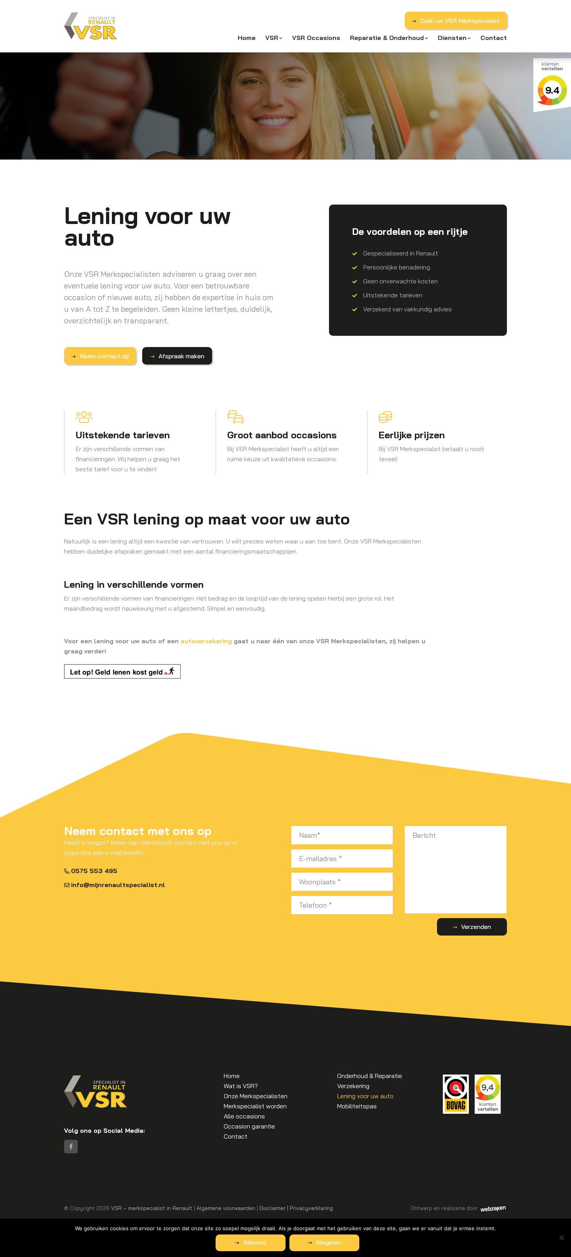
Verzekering (353, 1086)
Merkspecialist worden (255, 1106)
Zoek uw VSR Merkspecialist (460, 20)
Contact (493, 38)
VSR (271, 38)
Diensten (452, 38)
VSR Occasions (316, 38)
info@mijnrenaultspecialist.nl (118, 885)
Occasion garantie (249, 1126)
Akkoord (254, 1242)
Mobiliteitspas (357, 1106)
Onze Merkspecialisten (255, 1096)
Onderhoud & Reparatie (369, 1076)
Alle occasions (244, 1116)
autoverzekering (206, 641)
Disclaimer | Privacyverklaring (296, 1208)
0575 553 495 (94, 871)
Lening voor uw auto (365, 1096)
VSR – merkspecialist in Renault (151, 1208)
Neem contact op (104, 356)
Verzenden (476, 927)
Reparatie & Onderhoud (387, 38)
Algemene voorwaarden (226, 1208)
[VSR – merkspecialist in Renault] (90, 26)
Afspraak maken (181, 356)
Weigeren (328, 1242)
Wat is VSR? (241, 1086)
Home (247, 38)
